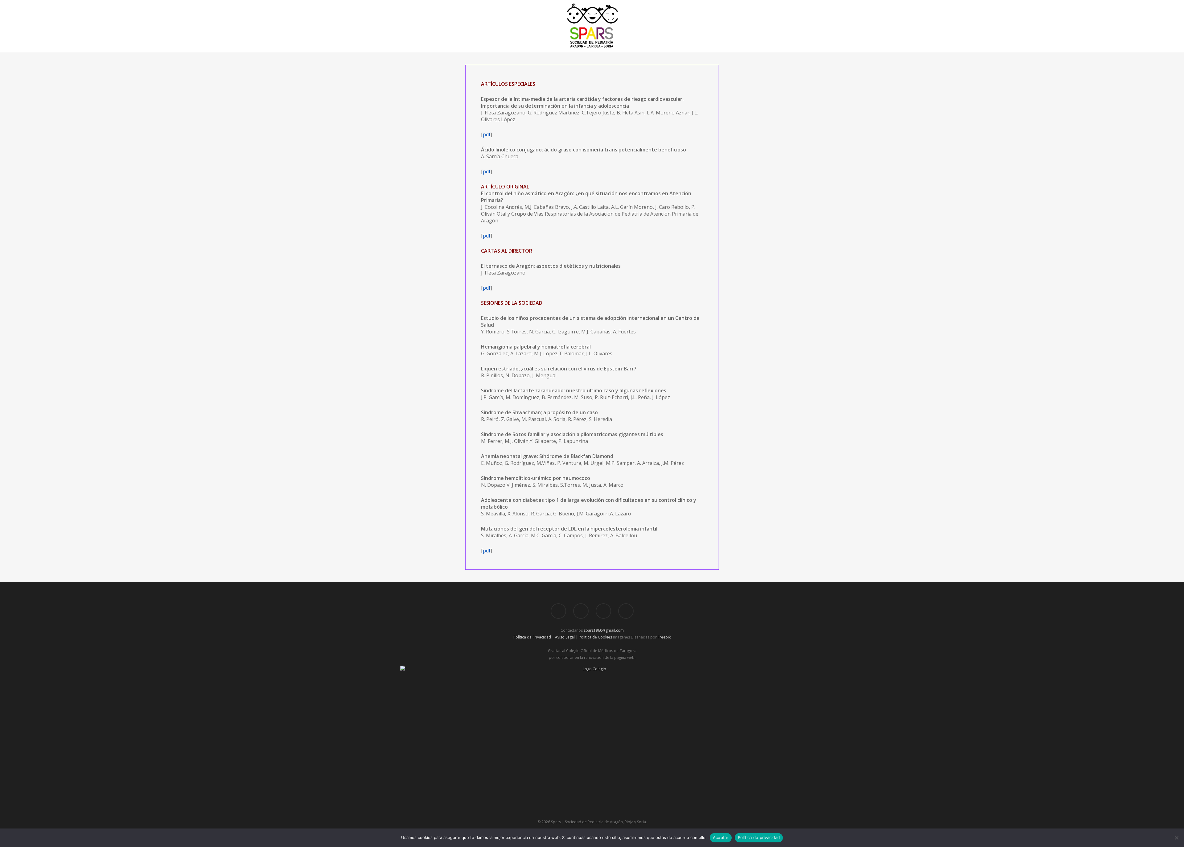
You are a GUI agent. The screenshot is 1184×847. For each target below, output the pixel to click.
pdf (487, 134)
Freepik (664, 637)
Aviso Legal (565, 637)
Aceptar (721, 837)
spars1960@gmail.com (604, 630)
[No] (1176, 838)
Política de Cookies (595, 637)
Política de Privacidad (532, 637)
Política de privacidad (759, 837)
